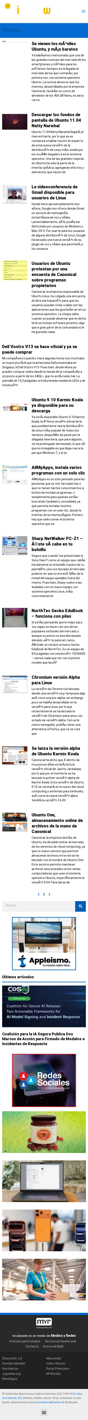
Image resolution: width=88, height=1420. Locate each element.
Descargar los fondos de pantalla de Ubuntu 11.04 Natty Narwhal (56, 120)
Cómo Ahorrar (55, 1363)
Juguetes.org (11, 1373)
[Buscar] (80, 906)
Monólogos (9, 1378)
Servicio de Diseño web (60, 1341)
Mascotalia (53, 1358)
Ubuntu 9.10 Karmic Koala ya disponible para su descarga (57, 405)
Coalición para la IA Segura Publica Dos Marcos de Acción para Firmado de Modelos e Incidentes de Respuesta (43, 1039)
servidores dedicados (48, 1402)
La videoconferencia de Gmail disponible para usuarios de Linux (55, 192)
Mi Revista (53, 1373)
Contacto (32, 1346)
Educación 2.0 (12, 1358)
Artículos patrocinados (25, 1341)
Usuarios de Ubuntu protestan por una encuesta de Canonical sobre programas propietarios (54, 274)
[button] (44, 1412)
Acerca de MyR (53, 1346)
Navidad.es (10, 1368)
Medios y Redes (63, 1336)
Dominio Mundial (13, 1363)
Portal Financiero (57, 1368)
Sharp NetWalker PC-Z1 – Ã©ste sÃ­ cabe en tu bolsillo (57, 544)
